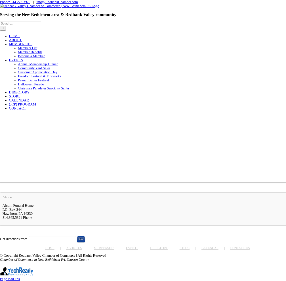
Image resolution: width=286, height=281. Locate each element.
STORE (185, 248)
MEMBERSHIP (104, 248)
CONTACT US (240, 248)
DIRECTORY (159, 248)
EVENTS (132, 248)
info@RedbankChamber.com (57, 2)
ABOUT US (74, 248)
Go (81, 239)
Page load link (10, 279)
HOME (50, 248)
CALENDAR (210, 248)
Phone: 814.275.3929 (15, 2)
